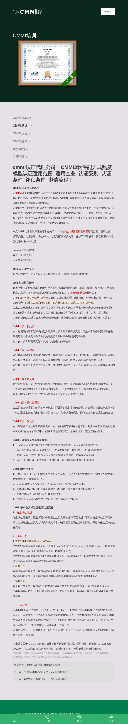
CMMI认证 (20, 133)
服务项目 (19, 149)
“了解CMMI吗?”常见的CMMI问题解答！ (46, 672)
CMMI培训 (20, 125)
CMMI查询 (20, 141)
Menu (108, 11)
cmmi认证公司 (52, 665)
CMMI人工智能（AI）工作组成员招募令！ (47, 679)
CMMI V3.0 (21, 117)
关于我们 (19, 156)
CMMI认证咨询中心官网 (28, 11)
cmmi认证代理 (34, 665)
